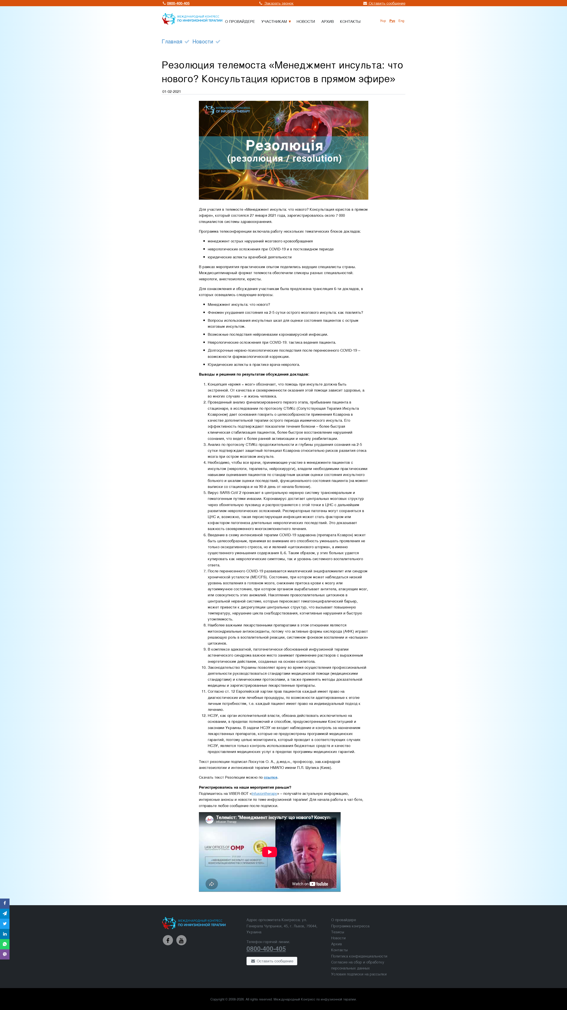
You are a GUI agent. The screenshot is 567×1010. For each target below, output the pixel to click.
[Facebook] (168, 940)
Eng (401, 20)
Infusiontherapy (264, 793)
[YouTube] (181, 940)
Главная (172, 41)
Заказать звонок (278, 3)
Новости (202, 41)
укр (383, 20)
